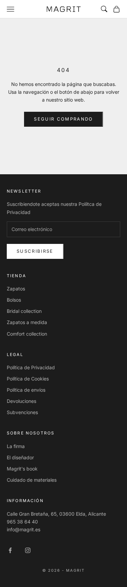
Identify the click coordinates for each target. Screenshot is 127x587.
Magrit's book (22, 469)
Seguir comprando (63, 119)
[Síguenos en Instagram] (27, 550)
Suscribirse (35, 251)
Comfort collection (27, 334)
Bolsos (14, 300)
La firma (16, 446)
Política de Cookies (28, 378)
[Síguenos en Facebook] (10, 550)
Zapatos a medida (27, 322)
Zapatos (16, 288)
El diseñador (20, 457)
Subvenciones (22, 412)
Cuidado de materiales (32, 480)
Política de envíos (26, 390)
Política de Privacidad (31, 367)
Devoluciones (21, 401)
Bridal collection (24, 311)
